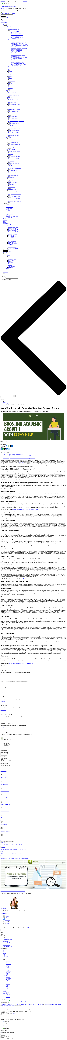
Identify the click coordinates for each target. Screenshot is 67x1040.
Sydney (7, 985)
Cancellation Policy (11, 1004)
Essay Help (10, 154)
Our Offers (5, 956)
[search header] (3, 254)
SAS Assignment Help (15, 51)
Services (5, 24)
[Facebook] (7, 446)
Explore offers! (4, 908)
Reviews (7, 209)
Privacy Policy (28, 1004)
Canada (4, 991)
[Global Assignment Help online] (10, 10)
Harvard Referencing (12, 243)
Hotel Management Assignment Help (18, 64)
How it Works (9, 208)
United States (6, 975)
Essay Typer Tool (12, 230)
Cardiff (7, 966)
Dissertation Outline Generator (14, 231)
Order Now (25, 1)
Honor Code (40, 1004)
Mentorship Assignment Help (17, 43)
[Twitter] (10, 446)
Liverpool (8, 972)
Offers (7, 269)
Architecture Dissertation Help (14, 168)
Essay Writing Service (10, 149)
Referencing (8, 238)
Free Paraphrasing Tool (13, 227)
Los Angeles (8, 979)
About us (8, 212)
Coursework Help (9, 125)
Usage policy (34, 1004)
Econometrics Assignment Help (17, 62)
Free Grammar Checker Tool (12, 216)
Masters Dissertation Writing (14, 172)
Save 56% (3, 1)
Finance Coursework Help (13, 132)
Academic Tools (9, 224)
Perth (7, 986)
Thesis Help (8, 90)
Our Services (8, 205)
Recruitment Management (16, 49)
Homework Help (9, 97)
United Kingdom (6, 961)
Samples (5, 218)
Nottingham (8, 969)
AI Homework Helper (13, 236)
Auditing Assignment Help (16, 56)
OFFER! (2, 8)
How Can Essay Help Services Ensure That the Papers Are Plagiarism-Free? (19, 458)
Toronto (7, 992)
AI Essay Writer (9, 217)
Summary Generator (12, 234)
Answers (7, 270)
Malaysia (5, 990)
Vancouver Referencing (13, 248)
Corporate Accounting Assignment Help (19, 59)
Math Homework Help (13, 111)
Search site (4, 277)
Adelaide (7, 987)
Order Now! (23, 578)
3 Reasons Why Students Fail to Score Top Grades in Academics (25, 509)
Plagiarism (7, 916)
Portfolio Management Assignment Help (19, 46)
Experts (4, 953)
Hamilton (8, 997)
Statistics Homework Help (13, 123)
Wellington (8, 994)
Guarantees (8, 210)
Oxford (7, 973)
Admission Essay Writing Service (15, 156)
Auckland (8, 995)
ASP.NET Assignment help (14, 139)
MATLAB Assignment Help (14, 144)
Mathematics (11, 66)
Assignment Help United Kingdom (15, 198)
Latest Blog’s (3, 841)
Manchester (8, 964)
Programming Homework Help (14, 106)
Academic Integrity (48, 1004)
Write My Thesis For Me (13, 95)
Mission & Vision (9, 207)
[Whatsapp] (3, 3)
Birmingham (8, 971)
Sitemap (59, 1004)
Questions (5, 220)
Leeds (7, 974)
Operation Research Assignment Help (19, 44)
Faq (6, 211)
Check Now (3, 674)
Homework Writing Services (14, 104)
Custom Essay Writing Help (14, 158)
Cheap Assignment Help (16, 33)
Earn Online (7, 249)
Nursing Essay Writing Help (14, 163)
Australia (5, 982)
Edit (28, 927)
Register (2, 22)
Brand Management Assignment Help (19, 57)
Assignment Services (10, 26)
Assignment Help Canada (13, 191)
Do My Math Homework (13, 118)
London (7, 968)
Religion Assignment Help (16, 50)
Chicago (7, 981)
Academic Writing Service (13, 29)
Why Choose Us (9, 214)
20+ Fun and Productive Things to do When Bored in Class (21, 663)
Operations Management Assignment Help (20, 45)
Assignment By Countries (11, 189)
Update (2, 1037)
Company (8, 255)
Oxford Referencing (12, 247)
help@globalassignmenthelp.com (9, 6)
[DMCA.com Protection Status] (7, 1005)
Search (4, 279)
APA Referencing (12, 241)
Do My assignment (15, 31)
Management (11, 39)
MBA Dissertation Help (13, 175)
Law (9, 69)
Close (9, 279)
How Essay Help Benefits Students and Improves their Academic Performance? (19, 455)
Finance (10, 78)
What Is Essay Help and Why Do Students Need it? (13, 454)
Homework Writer (12, 102)
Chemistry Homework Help (14, 109)
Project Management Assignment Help (19, 48)
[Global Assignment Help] (8, 13)
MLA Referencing (12, 242)
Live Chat (7, 923)
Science (10, 71)
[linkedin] (12, 446)
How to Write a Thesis (13, 92)
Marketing (10, 88)
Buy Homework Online (13, 116)
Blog (4, 221)
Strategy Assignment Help (16, 53)
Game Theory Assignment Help (17, 63)
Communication (11, 81)
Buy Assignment (14, 32)
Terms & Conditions (20, 1004)
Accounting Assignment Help (17, 37)
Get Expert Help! (32, 479)
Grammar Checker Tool (13, 229)
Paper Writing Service (12, 182)
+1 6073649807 (5, 1001)
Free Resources (6, 223)
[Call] (1, 3)
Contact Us (8, 215)
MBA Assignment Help (16, 65)
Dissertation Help (9, 165)
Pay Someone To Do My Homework (16, 121)
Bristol (7, 965)
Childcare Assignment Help (16, 58)
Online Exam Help (15, 38)
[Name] (14, 396)
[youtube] (1, 1003)
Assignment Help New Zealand (14, 194)
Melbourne (8, 984)
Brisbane (7, 988)
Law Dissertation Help (13, 170)
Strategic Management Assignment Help (19, 52)
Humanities (10, 76)
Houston (7, 980)
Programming (8, 137)
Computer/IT (11, 73)
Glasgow (7, 967)
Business (10, 83)
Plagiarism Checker (12, 228)
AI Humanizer (11, 237)
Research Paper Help (10, 177)
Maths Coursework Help (13, 135)
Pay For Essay (11, 161)
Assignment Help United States (14, 201)
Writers (7, 204)
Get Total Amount (4, 763)
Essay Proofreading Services (14, 151)
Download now (4, 913)
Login (5, 22)
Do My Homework (12, 114)
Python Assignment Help (13, 147)
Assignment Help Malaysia (14, 196)
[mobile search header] (1, 12)
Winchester (8, 962)
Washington (8, 978)
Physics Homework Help (13, 99)
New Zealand (6, 993)
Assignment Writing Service (17, 35)
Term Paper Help (11, 187)
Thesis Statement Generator (14, 233)
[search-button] (13, 15)
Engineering (10, 85)
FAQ (9, 263)
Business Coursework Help (14, 128)
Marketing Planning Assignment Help (19, 42)
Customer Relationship (15, 61)
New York (8, 977)
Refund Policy (3, 1004)
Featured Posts (10, 841)
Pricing (7, 268)
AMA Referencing (12, 244)
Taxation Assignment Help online (18, 55)
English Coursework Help (13, 130)
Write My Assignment (15, 36)
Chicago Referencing (12, 245)
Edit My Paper (11, 184)
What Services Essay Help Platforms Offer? (12, 456)
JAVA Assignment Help (13, 142)
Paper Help (10, 179)
